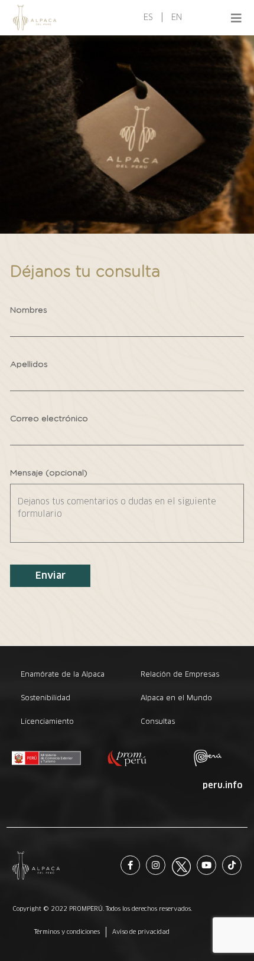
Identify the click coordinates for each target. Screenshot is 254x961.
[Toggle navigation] (236, 18)
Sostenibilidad (45, 697)
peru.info (222, 786)
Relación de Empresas (180, 674)
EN (176, 17)
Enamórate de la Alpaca (63, 674)
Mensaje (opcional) (48, 473)
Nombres (28, 310)
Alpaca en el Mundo (176, 697)
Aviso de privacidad (141, 932)
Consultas (158, 721)
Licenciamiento (47, 721)
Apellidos (29, 364)
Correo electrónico (49, 419)
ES (148, 17)
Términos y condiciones (67, 932)
